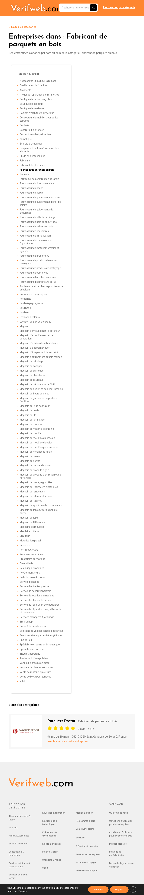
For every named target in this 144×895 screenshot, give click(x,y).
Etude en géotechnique (32, 156)
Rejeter (119, 889)
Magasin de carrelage (32, 370)
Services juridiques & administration (19, 865)
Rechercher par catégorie (119, 7)
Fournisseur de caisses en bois (36, 226)
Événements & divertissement (49, 834)
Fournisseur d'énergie (32, 192)
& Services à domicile (87, 846)
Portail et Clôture (29, 549)
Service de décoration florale (35, 591)
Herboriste (25, 298)
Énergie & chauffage (31, 143)
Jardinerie (25, 307)
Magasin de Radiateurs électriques (39, 487)
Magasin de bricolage (31, 361)
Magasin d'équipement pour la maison (41, 356)
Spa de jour (26, 640)
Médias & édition (84, 812)
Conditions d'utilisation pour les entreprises (121, 823)
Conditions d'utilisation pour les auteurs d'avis (121, 834)
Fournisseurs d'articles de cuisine (38, 277)
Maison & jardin (50, 851)
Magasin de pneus (30, 456)
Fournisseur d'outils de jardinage (37, 217)
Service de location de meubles (37, 595)
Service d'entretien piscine (34, 586)
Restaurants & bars (85, 821)
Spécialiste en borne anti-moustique (40, 644)
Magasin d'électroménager (35, 347)
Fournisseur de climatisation (35, 235)
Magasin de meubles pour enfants (39, 447)
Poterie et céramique (31, 554)
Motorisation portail (30, 540)
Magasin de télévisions (32, 522)
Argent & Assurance (19, 835)
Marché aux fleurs (30, 531)
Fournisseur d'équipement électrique (40, 197)
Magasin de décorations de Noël (37, 384)
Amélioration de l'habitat (33, 85)
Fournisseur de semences (34, 272)
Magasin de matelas (31, 424)
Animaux (13, 827)
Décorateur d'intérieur (32, 129)
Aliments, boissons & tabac (20, 818)
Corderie (24, 125)
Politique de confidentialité (116, 853)
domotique (26, 139)
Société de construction (33, 626)
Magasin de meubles (31, 433)
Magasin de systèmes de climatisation (41, 505)
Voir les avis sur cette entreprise (67, 741)
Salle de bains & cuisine (32, 577)
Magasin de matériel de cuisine (37, 428)
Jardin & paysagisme (31, 303)
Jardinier (25, 312)
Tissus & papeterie (30, 653)
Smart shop (26, 621)
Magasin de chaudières (32, 375)
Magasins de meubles (32, 526)
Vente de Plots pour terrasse (35, 676)
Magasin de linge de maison (35, 405)
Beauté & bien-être (18, 843)
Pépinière (25, 545)
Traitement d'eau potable (34, 658)
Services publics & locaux (18, 876)
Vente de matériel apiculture (35, 672)
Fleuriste (24, 174)
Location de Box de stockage (35, 321)
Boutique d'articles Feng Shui (36, 99)
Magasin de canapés (31, 366)
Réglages (22, 891)
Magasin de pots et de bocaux (36, 465)
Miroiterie (25, 536)
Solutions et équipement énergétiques (41, 635)
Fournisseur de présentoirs (34, 255)
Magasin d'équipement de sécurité (39, 352)
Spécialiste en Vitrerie (32, 649)
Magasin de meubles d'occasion (37, 438)
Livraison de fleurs (30, 317)
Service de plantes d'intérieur (36, 600)
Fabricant (25, 160)
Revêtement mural (30, 572)
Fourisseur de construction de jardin (39, 178)
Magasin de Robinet (31, 500)
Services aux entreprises (88, 854)
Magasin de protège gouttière (36, 482)
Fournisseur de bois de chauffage (38, 221)
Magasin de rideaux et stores (36, 496)
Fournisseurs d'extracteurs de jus (38, 281)
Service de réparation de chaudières (40, 604)
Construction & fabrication (16, 853)
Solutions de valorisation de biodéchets (41, 630)
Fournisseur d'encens (31, 188)
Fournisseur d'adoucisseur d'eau (37, 183)
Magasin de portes (30, 460)
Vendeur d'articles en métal (35, 662)
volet (22, 681)
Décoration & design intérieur (36, 134)
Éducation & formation (53, 812)
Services (80, 837)
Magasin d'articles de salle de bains (39, 343)
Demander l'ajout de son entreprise (121, 865)
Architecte (25, 90)
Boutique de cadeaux (31, 103)
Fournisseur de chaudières (34, 231)
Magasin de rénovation (32, 491)
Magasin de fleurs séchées (34, 393)
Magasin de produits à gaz (34, 470)
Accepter (98, 889)
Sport (45, 867)
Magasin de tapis (29, 517)
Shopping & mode (51, 860)
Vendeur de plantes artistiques (37, 667)
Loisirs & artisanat (51, 843)
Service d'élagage (29, 581)
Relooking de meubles (32, 568)
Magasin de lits (28, 415)
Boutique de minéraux (32, 108)
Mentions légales (118, 843)
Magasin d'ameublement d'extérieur (40, 330)
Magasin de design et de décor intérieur (41, 389)
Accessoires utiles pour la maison (38, 80)
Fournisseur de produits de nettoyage (40, 268)
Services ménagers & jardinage (37, 617)
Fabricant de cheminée (32, 165)
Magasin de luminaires (32, 419)
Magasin (24, 326)
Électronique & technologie (49, 823)
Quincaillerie (26, 563)
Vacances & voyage (86, 862)
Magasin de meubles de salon (36, 442)
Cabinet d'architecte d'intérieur (37, 113)
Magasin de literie (29, 410)
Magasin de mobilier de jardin (36, 451)
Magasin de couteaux (31, 379)
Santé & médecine (85, 828)
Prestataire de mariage (32, 558)
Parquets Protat (82, 721)
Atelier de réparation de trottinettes (39, 94)
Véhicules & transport (87, 870)
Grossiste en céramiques (33, 294)
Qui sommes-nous (118, 812)
